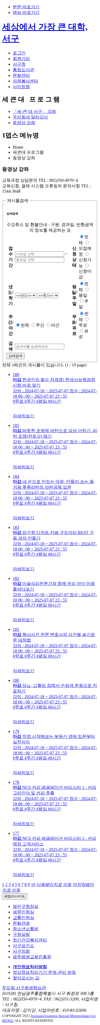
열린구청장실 (25, 906)
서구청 (19, 64)
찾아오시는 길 (26, 978)
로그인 (19, 53)
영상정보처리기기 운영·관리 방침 (44, 972)
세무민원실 (23, 912)
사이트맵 (21, 86)
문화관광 (21, 923)
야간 (55, 325)
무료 (83, 325)
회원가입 (21, 58)
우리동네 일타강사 (30, 117)
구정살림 (21, 934)
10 (33, 884)
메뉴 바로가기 (26, 12)
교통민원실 (23, 917)
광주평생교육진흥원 (32, 957)
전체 (25, 325)
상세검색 (15, 356)
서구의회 (21, 951)
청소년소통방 (25, 929)
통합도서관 (23, 70)
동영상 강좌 (24, 122)
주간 (40, 325)
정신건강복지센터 (30, 940)
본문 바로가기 (26, 7)
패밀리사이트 (14, 896)
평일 (83, 295)
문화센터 (21, 75)
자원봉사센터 (25, 81)
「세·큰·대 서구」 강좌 (34, 111)
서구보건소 (23, 945)
